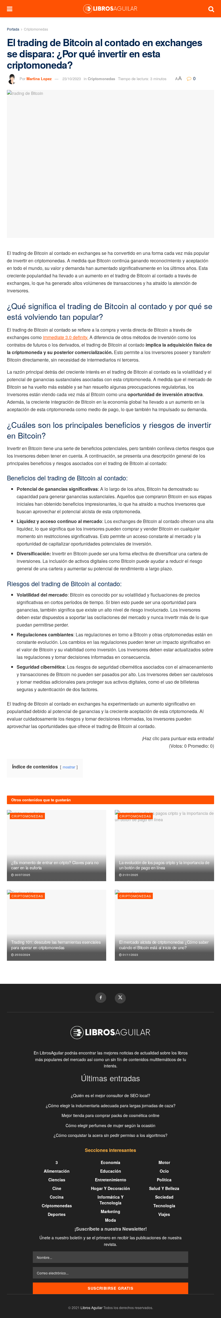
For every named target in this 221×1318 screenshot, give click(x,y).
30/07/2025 (22, 875)
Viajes (164, 1214)
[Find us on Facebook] (100, 997)
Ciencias (56, 1179)
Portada (13, 29)
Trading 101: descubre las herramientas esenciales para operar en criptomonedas (55, 944)
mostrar (69, 767)
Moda (110, 1220)
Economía (110, 1162)
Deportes (57, 1214)
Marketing (110, 1211)
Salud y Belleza (164, 1188)
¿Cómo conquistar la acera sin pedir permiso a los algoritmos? (110, 1135)
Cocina (57, 1197)
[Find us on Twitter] (120, 998)
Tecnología (164, 1205)
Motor (164, 1162)
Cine (56, 1188)
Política (164, 1179)
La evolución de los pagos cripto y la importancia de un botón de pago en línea (164, 865)
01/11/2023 (130, 955)
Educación (110, 1171)
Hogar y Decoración (110, 1188)
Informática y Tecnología (110, 1200)
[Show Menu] (9, 8)
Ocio (164, 1171)
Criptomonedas (36, 29)
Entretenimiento (110, 1179)
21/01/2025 (130, 875)
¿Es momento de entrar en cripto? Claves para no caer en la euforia (55, 865)
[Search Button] (211, 8)
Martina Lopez (39, 78)
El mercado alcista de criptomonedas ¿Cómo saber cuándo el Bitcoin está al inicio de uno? (164, 944)
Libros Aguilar (91, 1307)
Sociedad (164, 1197)
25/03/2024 (22, 955)
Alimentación (57, 1171)
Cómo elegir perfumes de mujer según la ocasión (110, 1125)
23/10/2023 (71, 78)
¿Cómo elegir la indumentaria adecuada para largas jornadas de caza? (111, 1105)
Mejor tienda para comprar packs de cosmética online (110, 1115)
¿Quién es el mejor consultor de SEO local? (110, 1095)
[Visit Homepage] (110, 8)
